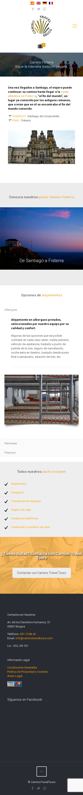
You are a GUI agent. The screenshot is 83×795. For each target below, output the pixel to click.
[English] (39, 3)
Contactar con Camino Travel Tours (41, 573)
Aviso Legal (14, 676)
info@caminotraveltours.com (34, 638)
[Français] (51, 3)
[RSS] (50, 9)
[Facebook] (33, 9)
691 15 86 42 (28, 634)
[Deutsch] (45, 3)
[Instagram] (44, 9)
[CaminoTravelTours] (41, 26)
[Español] (32, 3)
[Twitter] (38, 9)
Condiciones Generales (22, 667)
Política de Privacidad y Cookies (27, 671)
